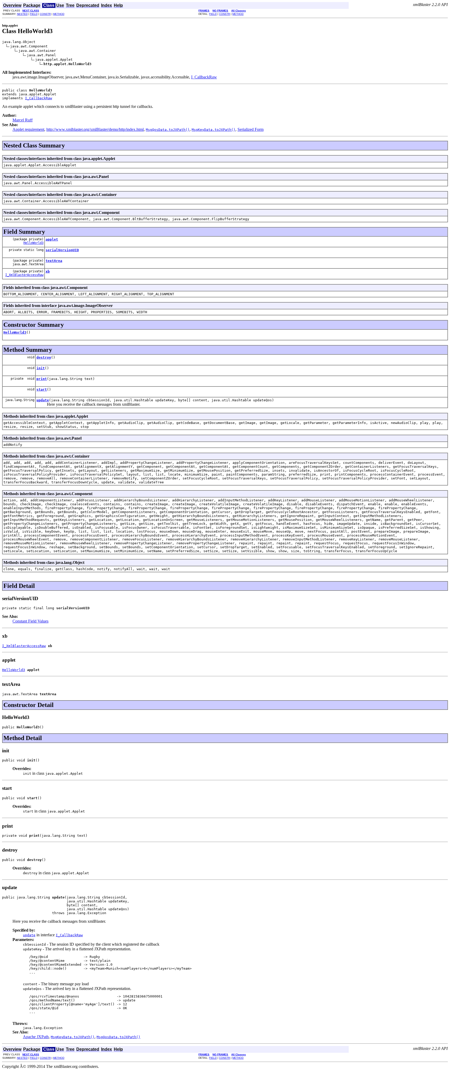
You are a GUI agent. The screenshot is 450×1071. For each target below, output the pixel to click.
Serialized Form (251, 129)
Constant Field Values (30, 621)
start (41, 389)
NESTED (22, 14)
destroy (43, 357)
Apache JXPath (36, 1037)
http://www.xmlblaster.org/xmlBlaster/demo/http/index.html (95, 129)
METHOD (58, 14)
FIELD (34, 14)
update (42, 400)
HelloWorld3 (33, 243)
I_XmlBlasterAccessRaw (24, 275)
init (40, 368)
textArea (54, 261)
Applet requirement (28, 129)
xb (48, 271)
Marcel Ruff (22, 120)
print (41, 379)
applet (52, 239)
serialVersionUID (62, 250)
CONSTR (45, 14)
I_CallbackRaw (204, 77)
